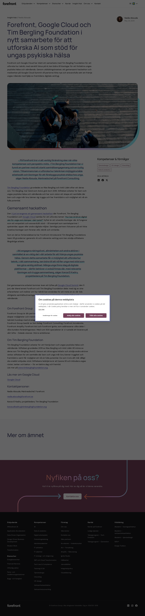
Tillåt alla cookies (96, 315)
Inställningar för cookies (50, 315)
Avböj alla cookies (73, 315)
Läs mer (42, 309)
